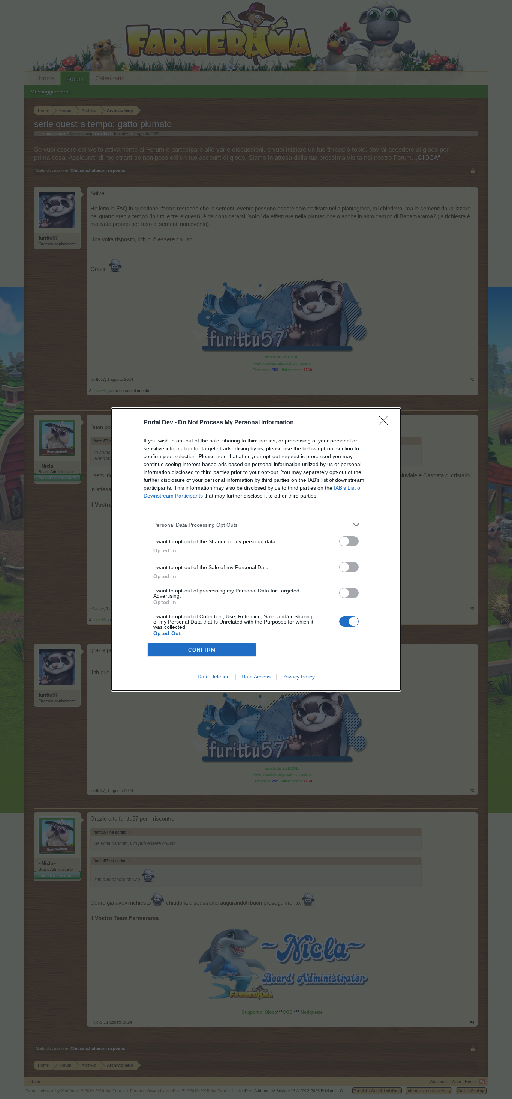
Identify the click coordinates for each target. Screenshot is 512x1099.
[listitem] (256, 525)
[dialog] (256, 549)
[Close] (386, 423)
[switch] (349, 541)
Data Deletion (214, 677)
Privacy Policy (298, 677)
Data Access (256, 677)
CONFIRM (202, 650)
